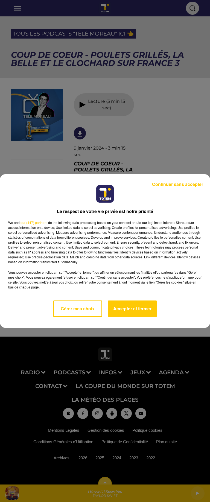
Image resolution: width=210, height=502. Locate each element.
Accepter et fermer (132, 308)
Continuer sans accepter (177, 184)
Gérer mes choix (78, 308)
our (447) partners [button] (34, 222)
